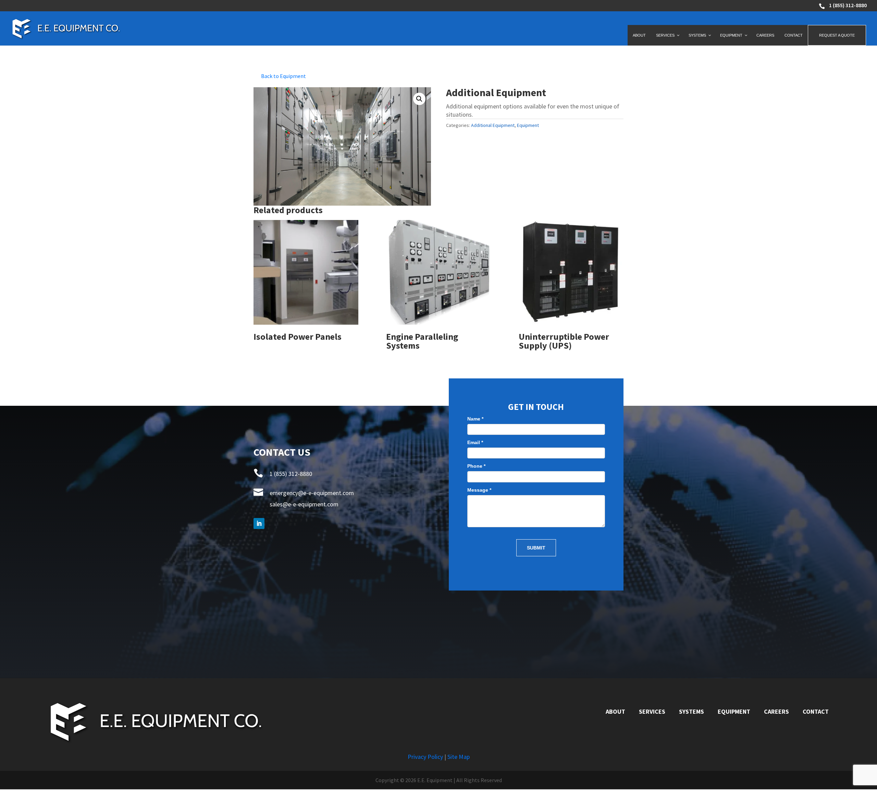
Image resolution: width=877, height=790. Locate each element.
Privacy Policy (425, 757)
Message (479, 490)
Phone (476, 466)
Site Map (458, 757)
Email (475, 442)
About (615, 711)
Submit (536, 548)
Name (475, 419)
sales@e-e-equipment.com (304, 504)
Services (652, 711)
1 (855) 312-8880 (848, 6)
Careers (776, 711)
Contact (816, 711)
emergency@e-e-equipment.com (312, 493)
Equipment (528, 125)
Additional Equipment (493, 125)
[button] (419, 99)
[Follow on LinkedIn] (259, 523)
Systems (691, 711)
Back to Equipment (283, 76)
